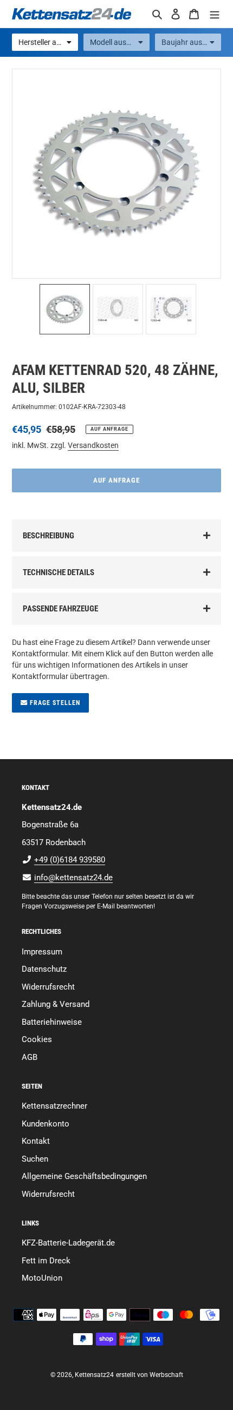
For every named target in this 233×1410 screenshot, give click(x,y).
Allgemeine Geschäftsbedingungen (84, 1176)
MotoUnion (42, 1278)
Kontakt (36, 1141)
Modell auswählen (120, 42)
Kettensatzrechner (54, 1106)
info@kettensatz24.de (73, 877)
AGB (29, 1057)
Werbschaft (166, 1375)
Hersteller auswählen (48, 42)
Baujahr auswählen (191, 42)
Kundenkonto (45, 1124)
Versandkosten (93, 445)
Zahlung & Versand (55, 1004)
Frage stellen (54, 703)
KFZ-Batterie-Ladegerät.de (68, 1243)
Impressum (42, 952)
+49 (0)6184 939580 (69, 860)
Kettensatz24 (94, 1375)
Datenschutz (44, 969)
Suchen (35, 1159)
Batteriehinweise (52, 1022)
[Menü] (214, 13)
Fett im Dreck (46, 1261)
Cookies (37, 1039)
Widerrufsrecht (48, 987)
